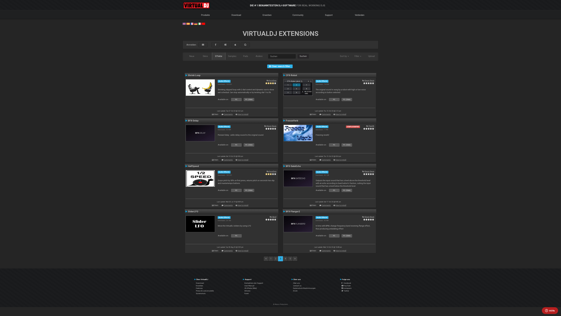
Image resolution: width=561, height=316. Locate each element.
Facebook (346, 283)
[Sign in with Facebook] (215, 44)
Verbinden (359, 15)
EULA (295, 291)
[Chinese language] (203, 23)
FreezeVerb (292, 120)
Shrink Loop (194, 75)
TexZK (371, 126)
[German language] (195, 23)
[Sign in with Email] (203, 44)
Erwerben (267, 15)
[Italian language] (199, 23)
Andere (259, 56)
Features (199, 288)
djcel (274, 217)
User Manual (249, 286)
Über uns (296, 283)
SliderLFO (193, 211)
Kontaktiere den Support (253, 283)
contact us (297, 286)
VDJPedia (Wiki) (250, 288)
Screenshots (201, 293)
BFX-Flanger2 (293, 211)
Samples (232, 56)
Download (236, 15)
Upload (371, 56)
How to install (243, 114)
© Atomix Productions (280, 304)
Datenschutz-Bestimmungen (304, 288)
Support (329, 15)
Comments (228, 114)
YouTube (346, 286)
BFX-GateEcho (293, 166)
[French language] (192, 23)
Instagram (347, 288)
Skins (205, 56)
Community (297, 15)
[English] (184, 23)
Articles (247, 291)
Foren (246, 293)
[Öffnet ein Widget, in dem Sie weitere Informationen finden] (550, 311)
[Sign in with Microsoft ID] (225, 44)
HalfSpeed (193, 166)
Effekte (218, 56)
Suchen (303, 56)
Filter (357, 56)
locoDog (272, 81)
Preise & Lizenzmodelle (205, 291)
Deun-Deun (369, 81)
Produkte (205, 15)
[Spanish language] (188, 23)
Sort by (343, 56)
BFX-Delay (193, 120)
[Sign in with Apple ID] (235, 44)
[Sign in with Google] (245, 44)
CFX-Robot (291, 75)
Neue (191, 56)
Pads (245, 56)
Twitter (346, 291)
